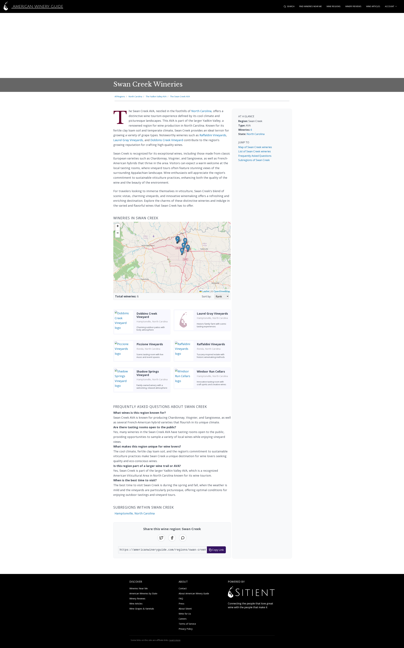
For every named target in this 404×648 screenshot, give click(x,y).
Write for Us (185, 613)
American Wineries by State (143, 593)
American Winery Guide (37, 6)
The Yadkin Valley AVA (156, 96)
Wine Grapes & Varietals (141, 608)
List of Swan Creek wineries (254, 151)
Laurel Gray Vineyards (128, 140)
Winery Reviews (353, 6)
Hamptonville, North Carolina (135, 513)
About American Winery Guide (194, 593)
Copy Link (217, 550)
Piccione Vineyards (150, 344)
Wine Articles (373, 6)
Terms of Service (187, 623)
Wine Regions (334, 6)
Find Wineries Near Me (310, 6)
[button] (185, 241)
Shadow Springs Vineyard (148, 373)
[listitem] (141, 323)
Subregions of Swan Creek (254, 160)
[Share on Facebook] (172, 538)
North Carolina (135, 96)
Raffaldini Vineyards (212, 135)
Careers (183, 618)
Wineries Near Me (138, 588)
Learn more (174, 640)
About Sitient (185, 608)
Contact (183, 588)
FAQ (181, 598)
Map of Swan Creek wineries (255, 147)
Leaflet (205, 291)
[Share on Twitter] (161, 538)
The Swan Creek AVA (180, 96)
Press (181, 603)
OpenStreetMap (222, 291)
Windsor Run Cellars (211, 371)
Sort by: (206, 296)
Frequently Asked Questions (254, 156)
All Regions (120, 96)
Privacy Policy (186, 628)
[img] (172, 257)
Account (389, 6)
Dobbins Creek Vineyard (166, 140)
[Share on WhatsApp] (183, 538)
